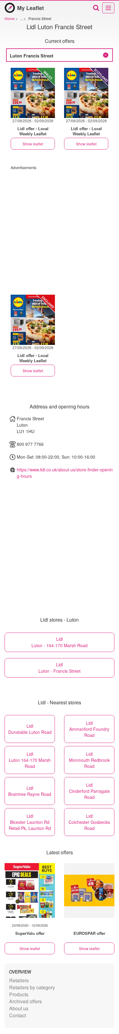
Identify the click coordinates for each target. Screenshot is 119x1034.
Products (18, 994)
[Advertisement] (59, 229)
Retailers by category (32, 987)
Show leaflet (33, 143)
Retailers (19, 980)
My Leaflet (30, 8)
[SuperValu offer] (30, 890)
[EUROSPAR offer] (89, 890)
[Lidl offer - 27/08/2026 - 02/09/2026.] (33, 93)
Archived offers (25, 1001)
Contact (17, 1015)
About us (18, 1008)
